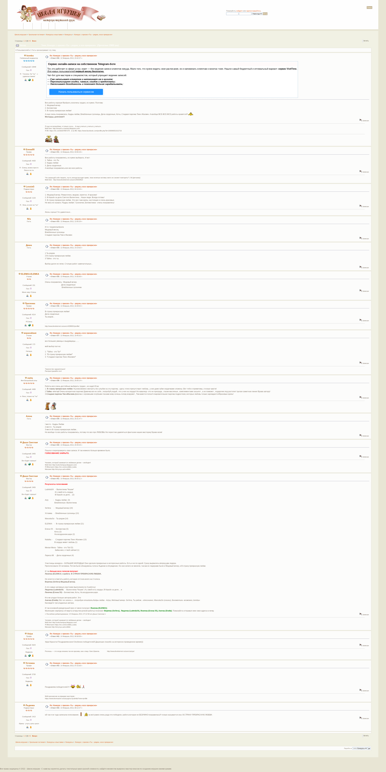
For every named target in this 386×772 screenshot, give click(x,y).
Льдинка (30, 705)
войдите (239, 11)
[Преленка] (29, 326)
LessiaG (30, 186)
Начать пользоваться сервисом (76, 92)
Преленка (30, 303)
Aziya (30, 634)
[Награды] (32, 80)
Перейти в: (348, 748)
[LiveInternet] (29, 656)
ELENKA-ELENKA (30, 274)
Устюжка (30, 663)
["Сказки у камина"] (29, 80)
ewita (30, 378)
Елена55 (30, 149)
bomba (30, 55)
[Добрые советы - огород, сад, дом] (29, 465)
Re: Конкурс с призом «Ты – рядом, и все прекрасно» (73, 56)
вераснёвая (30, 333)
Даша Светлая (30, 442)
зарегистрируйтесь (253, 11)
